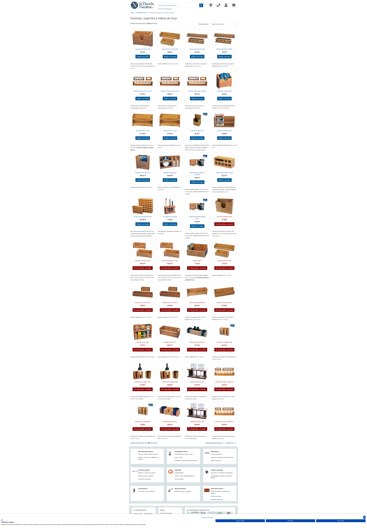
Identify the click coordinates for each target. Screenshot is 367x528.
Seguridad (178, 470)
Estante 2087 (197, 261)
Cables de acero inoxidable (145, 476)
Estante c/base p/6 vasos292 (197, 91)
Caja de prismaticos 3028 (170, 261)
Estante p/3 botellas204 (142, 421)
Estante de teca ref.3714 (197, 342)
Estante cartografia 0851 (197, 302)
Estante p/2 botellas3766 (170, 382)
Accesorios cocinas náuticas (146, 491)
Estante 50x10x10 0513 (170, 302)
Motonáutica (215, 451)
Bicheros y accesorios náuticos (147, 473)
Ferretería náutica (144, 470)
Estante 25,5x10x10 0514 (143, 302)
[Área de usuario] (226, 5)
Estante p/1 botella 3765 (142, 382)
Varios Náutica (142, 488)
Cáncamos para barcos (144, 479)
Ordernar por (204, 24)
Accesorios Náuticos (216, 454)
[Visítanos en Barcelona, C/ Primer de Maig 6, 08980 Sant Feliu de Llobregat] (211, 5)
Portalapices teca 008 (170, 217)
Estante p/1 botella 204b (224, 342)
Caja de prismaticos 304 (142, 49)
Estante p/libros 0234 (170, 131)
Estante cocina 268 (143, 342)
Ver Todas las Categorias (165, 9)
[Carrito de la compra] (233, 5)
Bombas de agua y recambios (183, 491)
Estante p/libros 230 (142, 131)
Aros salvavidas (179, 479)
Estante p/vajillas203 (170, 173)
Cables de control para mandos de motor (222, 457)
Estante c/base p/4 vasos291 (170, 91)
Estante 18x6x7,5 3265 (224, 261)
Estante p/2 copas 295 (197, 382)
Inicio (132, 13)
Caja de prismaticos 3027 (143, 261)
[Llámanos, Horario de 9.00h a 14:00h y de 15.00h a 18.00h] (218, 5)
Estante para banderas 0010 (143, 217)
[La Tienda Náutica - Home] (142, 5)
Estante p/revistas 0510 (142, 173)
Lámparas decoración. (217, 499)
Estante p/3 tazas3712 (170, 421)
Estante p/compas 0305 (224, 91)
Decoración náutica (217, 488)
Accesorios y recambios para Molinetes (222, 473)
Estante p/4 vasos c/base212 (224, 421)
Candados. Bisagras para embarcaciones (186, 460)
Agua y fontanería (180, 488)
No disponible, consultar (224, 224)
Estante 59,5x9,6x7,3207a (224, 49)
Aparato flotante (179, 473)
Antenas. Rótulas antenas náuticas (148, 454)
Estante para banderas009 (224, 173)
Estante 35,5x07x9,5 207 (197, 49)
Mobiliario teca (141, 13)
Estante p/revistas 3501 (224, 131)
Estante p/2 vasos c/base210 (224, 382)
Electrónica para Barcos (145, 451)
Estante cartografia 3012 (224, 302)
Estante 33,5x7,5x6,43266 (170, 49)
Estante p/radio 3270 (197, 131)
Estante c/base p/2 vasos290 (143, 91)
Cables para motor (216, 460)
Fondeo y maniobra (217, 470)
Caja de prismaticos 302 (224, 217)
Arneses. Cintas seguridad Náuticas (184, 476)
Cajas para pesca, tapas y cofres (184, 454)
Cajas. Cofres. (179, 457)
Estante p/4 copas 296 (197, 421)
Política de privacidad (207, 517)
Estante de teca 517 (170, 342)
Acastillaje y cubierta (181, 451)
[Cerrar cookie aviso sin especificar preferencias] (364, 517)
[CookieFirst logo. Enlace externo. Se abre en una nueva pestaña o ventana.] (2, 520)
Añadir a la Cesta (143, 57)
